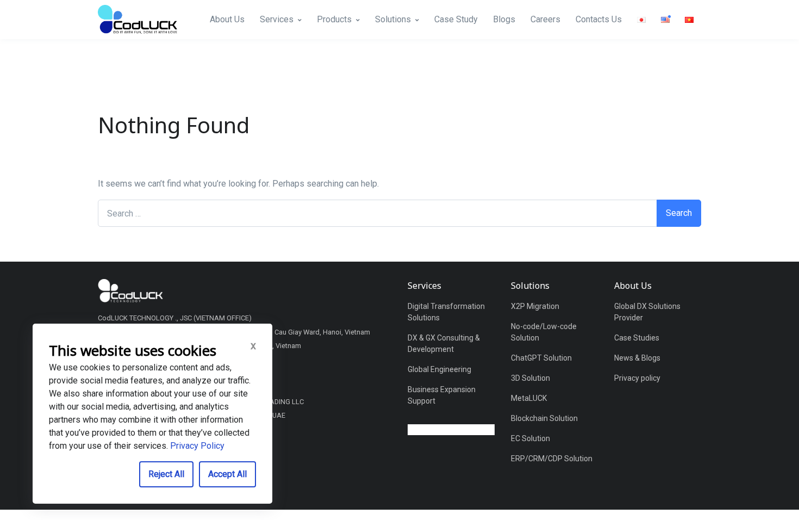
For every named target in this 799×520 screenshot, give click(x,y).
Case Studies (636, 337)
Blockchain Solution (544, 418)
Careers (545, 19)
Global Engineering (439, 369)
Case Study (456, 19)
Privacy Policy (197, 446)
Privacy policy (637, 378)
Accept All (227, 474)
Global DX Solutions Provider (647, 312)
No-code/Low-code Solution (544, 332)
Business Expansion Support (442, 395)
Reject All (166, 474)
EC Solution (530, 438)
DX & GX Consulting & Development (444, 343)
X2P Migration (535, 306)
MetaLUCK (529, 398)
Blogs (504, 19)
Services (277, 19)
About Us (227, 19)
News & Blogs (637, 358)
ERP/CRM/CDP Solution (551, 458)
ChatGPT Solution (541, 358)
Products (334, 19)
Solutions (393, 19)
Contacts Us (599, 19)
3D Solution (530, 378)
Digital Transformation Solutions (446, 312)
